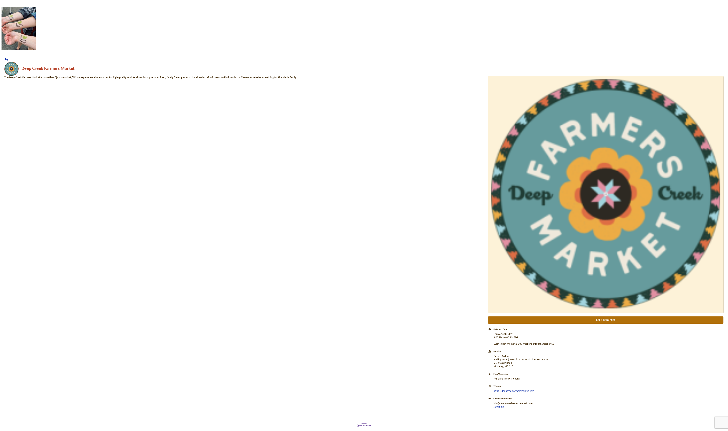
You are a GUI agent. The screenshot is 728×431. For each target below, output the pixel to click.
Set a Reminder (605, 320)
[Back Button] (6, 60)
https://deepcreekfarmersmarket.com (513, 391)
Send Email (499, 406)
